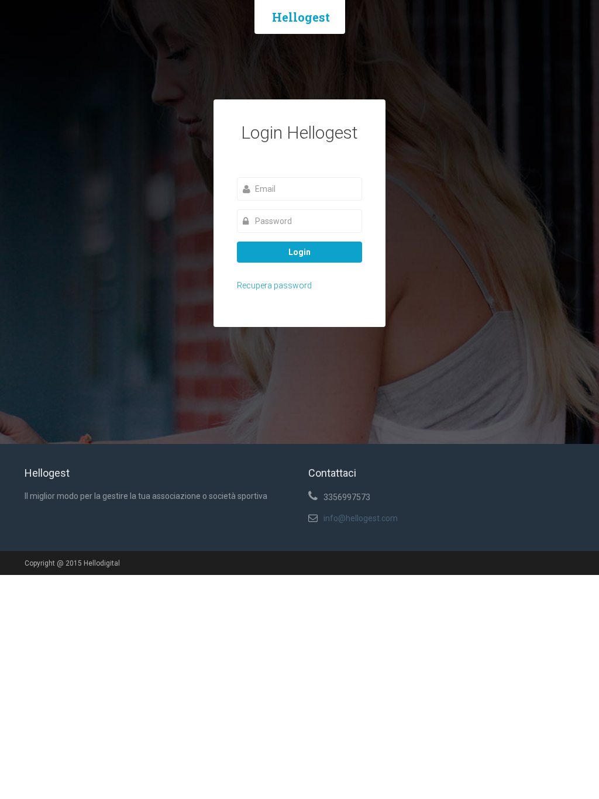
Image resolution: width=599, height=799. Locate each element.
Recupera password (274, 285)
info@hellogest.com (360, 518)
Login (299, 252)
